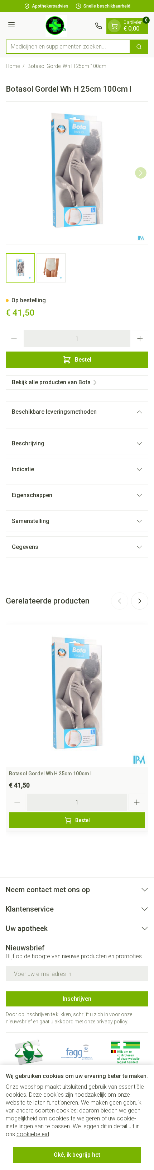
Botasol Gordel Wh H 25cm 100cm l (50, 773)
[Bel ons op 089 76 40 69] (98, 25)
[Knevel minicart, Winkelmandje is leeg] (114, 25)
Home (13, 66)
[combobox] (68, 47)
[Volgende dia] (139, 601)
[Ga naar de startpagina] (56, 26)
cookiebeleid (32, 1134)
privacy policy (111, 1021)
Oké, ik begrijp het (77, 1154)
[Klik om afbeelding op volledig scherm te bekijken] (77, 173)
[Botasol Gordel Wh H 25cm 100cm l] (77, 695)
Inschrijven (77, 998)
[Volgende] (140, 173)
